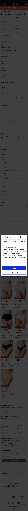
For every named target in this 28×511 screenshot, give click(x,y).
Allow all (14, 268)
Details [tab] (14, 241)
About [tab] (23, 241)
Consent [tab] (5, 241)
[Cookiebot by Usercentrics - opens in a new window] (19, 237)
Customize (13, 272)
